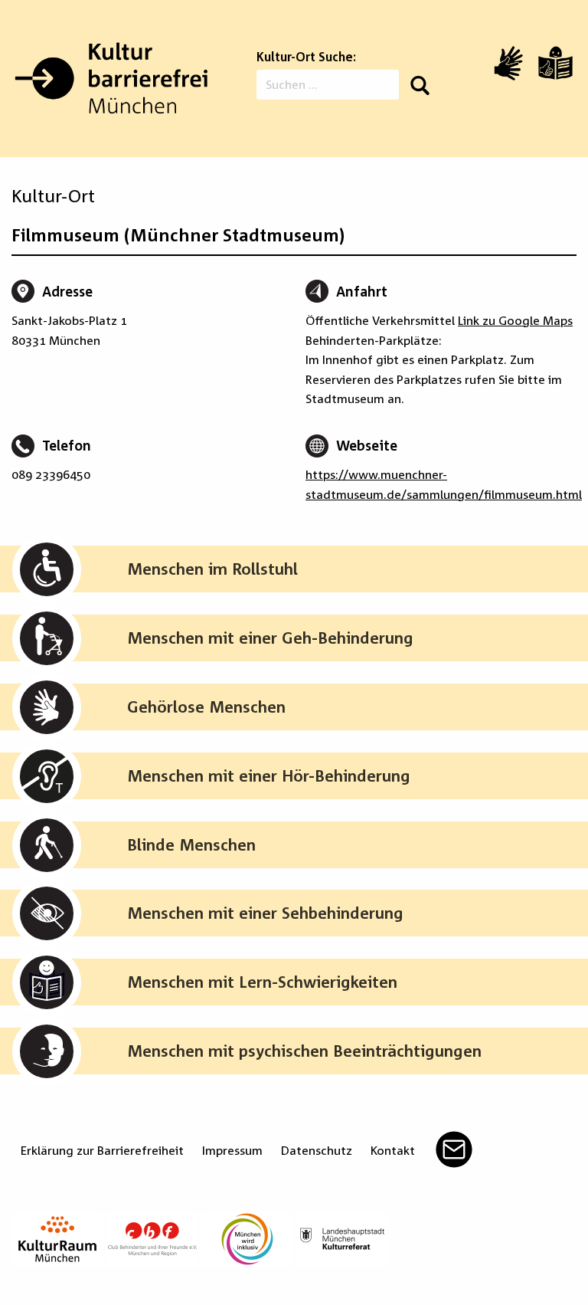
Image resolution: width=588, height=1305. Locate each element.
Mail (454, 1149)
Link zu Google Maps (515, 320)
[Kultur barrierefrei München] (111, 78)
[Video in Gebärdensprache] (508, 63)
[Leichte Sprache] (555, 63)
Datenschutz (316, 1150)
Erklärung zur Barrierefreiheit (102, 1150)
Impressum (232, 1150)
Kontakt (393, 1150)
